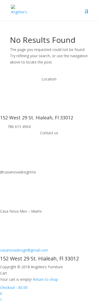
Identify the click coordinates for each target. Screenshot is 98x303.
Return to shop (45, 279)
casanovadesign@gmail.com (24, 250)
